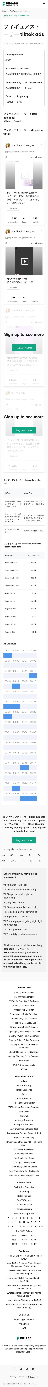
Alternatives (24, 1111)
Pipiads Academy (24, 1208)
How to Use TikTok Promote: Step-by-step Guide (24, 1279)
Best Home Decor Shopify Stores (24, 1175)
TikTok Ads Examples (24, 1187)
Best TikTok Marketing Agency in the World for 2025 (24, 1287)
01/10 (33, 1239)
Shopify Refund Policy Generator (24, 1040)
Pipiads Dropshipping (24, 1137)
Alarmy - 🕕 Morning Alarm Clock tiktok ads (6, 860)
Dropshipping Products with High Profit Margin (24, 1143)
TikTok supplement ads (15, 929)
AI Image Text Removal (24, 1124)
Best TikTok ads (24, 1200)
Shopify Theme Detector (24, 1005)
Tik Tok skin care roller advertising (20, 907)
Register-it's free (24, 347)
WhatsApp (24, 1323)
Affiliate (24, 1069)
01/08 (24, 1243)
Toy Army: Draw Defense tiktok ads (33, 860)
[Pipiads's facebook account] (15, 1369)
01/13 (24, 1239)
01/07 (33, 1243)
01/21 (14, 1239)
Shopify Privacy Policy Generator (24, 1035)
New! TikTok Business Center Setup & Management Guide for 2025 (24, 1265)
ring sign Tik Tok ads (13, 902)
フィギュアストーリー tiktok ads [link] (15, 15)
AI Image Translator (24, 1120)
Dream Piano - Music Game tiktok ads (42, 855)
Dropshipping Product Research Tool (24, 1133)
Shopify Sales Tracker (24, 992)
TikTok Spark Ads (24, 1089)
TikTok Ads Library (24, 1098)
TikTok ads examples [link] (19, 11)
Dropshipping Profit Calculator (24, 1027)
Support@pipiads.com (24, 1319)
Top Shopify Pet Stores (24, 1157)
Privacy (13, 1377)
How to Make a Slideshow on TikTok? (24, 1300)
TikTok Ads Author (24, 1204)
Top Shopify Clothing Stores (24, 1166)
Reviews (24, 1115)
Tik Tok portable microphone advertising (18, 895)
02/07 (14, 1235)
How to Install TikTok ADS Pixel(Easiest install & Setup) (24, 1306)
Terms (21, 1377)
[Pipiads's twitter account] (21, 1369)
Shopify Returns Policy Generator (24, 1051)
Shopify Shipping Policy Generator (24, 1056)
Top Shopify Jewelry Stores (24, 1162)
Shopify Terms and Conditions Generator (24, 1046)
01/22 (33, 1235)
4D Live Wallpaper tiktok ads (14, 855)
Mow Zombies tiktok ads (6, 855)
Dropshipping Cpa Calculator (24, 1018)
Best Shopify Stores (24, 1153)
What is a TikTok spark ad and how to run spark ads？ (24, 1294)
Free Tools (24, 1060)
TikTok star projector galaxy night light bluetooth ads (22, 922)
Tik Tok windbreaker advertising (19, 889)
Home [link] (4, 11)
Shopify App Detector (24, 1009)
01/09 (14, 1243)
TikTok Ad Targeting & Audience (24, 1001)
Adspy (24, 1081)
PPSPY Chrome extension (24, 1064)
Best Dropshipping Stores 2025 (24, 1128)
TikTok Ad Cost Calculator (24, 1022)
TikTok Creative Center (24, 1102)
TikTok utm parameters (24, 996)
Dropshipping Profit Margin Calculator (24, 1031)
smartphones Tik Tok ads (16, 916)
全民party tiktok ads (33, 855)
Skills (24, 1094)
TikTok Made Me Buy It (24, 1149)
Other (39, 1226)
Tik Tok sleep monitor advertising (20, 911)
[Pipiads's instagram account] (33, 1369)
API (24, 1328)
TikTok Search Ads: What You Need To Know (24, 1257)
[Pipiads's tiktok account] (27, 1369)
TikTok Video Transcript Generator (24, 1107)
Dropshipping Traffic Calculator (24, 1014)
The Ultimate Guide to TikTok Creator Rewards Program (24, 1272)
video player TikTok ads (15, 884)
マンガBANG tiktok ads (23, 860)
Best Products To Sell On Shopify (24, 1170)
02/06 (24, 1235)
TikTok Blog (24, 1191)
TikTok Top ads (24, 1195)
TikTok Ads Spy (24, 1085)
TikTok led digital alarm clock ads (20, 934)
